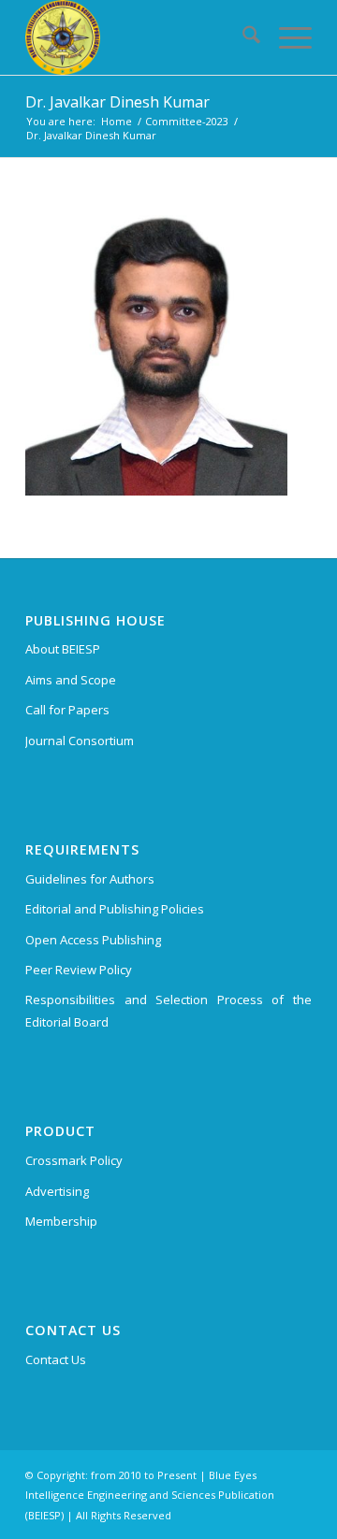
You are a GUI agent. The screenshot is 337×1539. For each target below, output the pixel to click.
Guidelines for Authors (89, 878)
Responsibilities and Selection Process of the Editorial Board (168, 1010)
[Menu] (286, 37)
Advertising (57, 1191)
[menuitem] (242, 37)
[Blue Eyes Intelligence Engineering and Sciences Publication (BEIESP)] (140, 37)
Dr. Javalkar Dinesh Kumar (117, 102)
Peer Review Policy (78, 969)
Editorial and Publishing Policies (114, 908)
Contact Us (55, 1359)
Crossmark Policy (74, 1160)
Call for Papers (67, 709)
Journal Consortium (79, 740)
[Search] (242, 37)
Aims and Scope (70, 679)
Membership (61, 1221)
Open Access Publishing (93, 939)
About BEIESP (62, 648)
